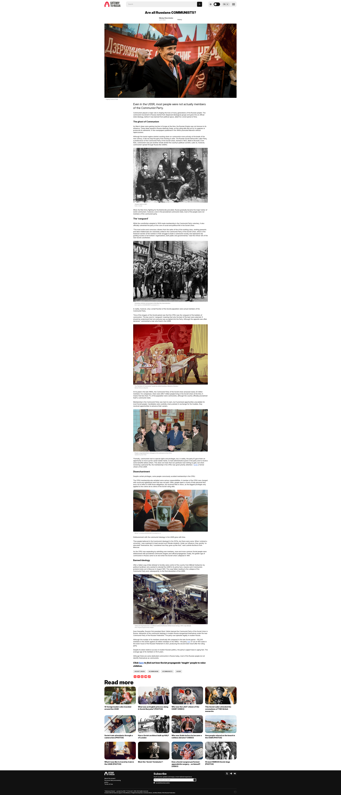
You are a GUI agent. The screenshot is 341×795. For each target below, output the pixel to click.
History (179, 19)
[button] (195, 3)
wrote (196, 465)
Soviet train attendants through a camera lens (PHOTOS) (118, 736)
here (141, 663)
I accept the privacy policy (163, 782)
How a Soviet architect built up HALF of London (153, 736)
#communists (167, 671)
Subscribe (160, 773)
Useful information (224, 8)
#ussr (179, 671)
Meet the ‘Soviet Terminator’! (150, 762)
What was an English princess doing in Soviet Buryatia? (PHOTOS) (153, 708)
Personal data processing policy (112, 781)
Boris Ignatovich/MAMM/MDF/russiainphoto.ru (147, 305)
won (188, 642)
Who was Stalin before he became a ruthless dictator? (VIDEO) (187, 736)
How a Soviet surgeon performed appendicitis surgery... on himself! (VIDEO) (186, 764)
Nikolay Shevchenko (166, 18)
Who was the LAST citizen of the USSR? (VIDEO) (185, 708)
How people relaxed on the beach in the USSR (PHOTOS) (220, 736)
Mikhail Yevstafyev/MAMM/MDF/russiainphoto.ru (148, 533)
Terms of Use (108, 784)
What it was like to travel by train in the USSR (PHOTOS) (119, 763)
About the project (109, 778)
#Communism (153, 671)
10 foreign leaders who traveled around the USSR (117, 708)
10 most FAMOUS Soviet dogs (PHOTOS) (217, 763)
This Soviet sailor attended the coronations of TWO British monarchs (218, 709)
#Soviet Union (140, 671)
